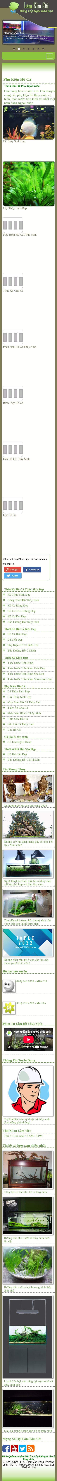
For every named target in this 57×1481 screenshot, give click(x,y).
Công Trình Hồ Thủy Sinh (22, 600)
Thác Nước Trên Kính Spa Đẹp (24, 673)
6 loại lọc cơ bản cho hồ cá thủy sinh (25, 1192)
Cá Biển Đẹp (14, 639)
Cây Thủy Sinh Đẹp (15, 208)
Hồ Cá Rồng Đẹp (16, 605)
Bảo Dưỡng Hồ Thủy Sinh (22, 621)
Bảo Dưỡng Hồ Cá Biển (20, 650)
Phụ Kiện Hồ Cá (14, 686)
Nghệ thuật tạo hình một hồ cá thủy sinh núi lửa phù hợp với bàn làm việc (27, 883)
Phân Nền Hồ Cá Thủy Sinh (19, 346)
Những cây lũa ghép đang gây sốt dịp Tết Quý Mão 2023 (28, 843)
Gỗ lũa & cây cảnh (15, 736)
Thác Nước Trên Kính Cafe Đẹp (25, 668)
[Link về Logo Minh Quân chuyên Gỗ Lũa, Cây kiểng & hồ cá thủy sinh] (31, 8)
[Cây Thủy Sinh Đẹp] (29, 183)
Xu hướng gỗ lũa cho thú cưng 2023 (25, 805)
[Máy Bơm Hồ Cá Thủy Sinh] (29, 225)
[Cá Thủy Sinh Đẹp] (29, 122)
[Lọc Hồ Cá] (29, 505)
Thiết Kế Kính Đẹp (15, 657)
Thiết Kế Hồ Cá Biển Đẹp (19, 629)
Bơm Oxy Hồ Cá (13, 402)
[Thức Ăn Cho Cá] (29, 281)
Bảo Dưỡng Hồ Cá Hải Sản (22, 759)
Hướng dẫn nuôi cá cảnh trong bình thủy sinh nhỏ (28, 1289)
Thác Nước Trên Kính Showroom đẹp (28, 679)
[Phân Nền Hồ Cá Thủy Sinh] (29, 337)
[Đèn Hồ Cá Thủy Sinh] (29, 449)
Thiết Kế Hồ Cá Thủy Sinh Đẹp (23, 589)
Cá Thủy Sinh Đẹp (14, 141)
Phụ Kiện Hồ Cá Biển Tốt (21, 645)
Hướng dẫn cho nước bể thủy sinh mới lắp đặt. (26, 1239)
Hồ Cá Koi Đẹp (15, 616)
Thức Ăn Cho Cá (13, 290)
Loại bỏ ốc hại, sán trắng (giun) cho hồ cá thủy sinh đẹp (28, 1383)
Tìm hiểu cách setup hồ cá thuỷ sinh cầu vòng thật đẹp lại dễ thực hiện (27, 922)
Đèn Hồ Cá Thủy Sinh (16, 459)
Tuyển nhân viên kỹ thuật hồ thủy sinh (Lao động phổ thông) (27, 1120)
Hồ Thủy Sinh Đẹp (17, 594)
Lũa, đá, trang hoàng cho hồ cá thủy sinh (28, 1430)
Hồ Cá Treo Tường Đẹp (20, 611)
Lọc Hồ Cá (9, 515)
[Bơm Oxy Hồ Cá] (29, 393)
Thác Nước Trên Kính (19, 662)
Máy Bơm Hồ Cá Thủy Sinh (20, 234)
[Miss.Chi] (9, 985)
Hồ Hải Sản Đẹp (16, 754)
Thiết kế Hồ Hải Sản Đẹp (19, 749)
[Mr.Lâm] (9, 1007)
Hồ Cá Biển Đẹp (16, 634)
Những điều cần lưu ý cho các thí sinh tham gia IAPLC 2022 (26, 961)
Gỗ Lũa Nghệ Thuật (18, 742)
